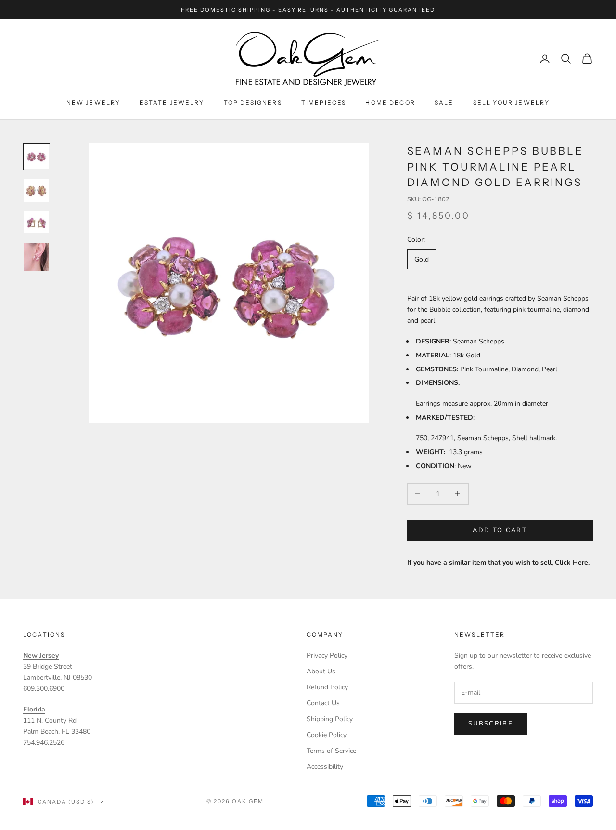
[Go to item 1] (36, 156)
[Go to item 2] (36, 190)
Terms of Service (331, 750)
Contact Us (323, 703)
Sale (444, 102)
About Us (321, 671)
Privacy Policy (327, 655)
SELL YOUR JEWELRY (511, 102)
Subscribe (490, 723)
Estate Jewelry (172, 102)
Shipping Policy (330, 719)
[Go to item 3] (36, 223)
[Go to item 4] (36, 257)
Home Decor (390, 102)
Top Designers (253, 102)
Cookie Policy (326, 734)
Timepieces (323, 102)
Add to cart (500, 530)
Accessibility (325, 766)
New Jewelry (93, 102)
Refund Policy (327, 687)
